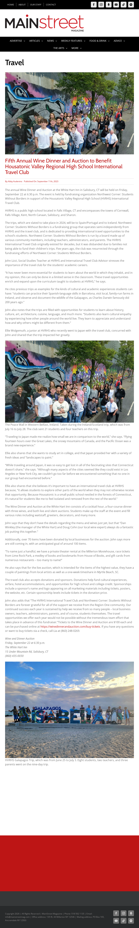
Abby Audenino (15, 181)
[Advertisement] (69, 805)
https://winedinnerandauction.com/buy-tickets (70, 626)
